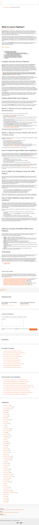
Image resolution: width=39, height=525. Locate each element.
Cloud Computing (7, 428)
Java (4, 461)
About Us (1, 509)
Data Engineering (7, 436)
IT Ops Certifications (7, 459)
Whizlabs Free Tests (14, 74)
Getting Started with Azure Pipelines (10, 52)
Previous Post (3, 289)
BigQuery (5, 412)
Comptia (5, 432)
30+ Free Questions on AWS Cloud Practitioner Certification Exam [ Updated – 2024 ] (19, 387)
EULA (12, 512)
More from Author (7, 263)
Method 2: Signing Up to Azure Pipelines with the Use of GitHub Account (17, 53)
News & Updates (7, 481)
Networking (6, 479)
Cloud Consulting (7, 430)
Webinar (5, 501)
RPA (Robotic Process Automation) (10, 492)
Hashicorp (5, 454)
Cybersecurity (6, 434)
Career (5, 421)
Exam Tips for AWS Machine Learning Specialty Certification (14, 280)
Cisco (5, 425)
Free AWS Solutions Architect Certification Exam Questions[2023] (15, 394)
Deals (5, 439)
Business (5, 417)
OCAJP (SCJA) (6, 487)
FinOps (5, 447)
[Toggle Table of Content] (2, 49)
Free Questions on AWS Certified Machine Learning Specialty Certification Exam (18, 392)
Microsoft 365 (6, 470)
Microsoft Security (7, 478)
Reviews (5, 509)
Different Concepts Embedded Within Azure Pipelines (13, 57)
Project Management (7, 490)
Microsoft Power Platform (8, 476)
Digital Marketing (7, 443)
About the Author (7, 262)
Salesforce (6, 494)
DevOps (5, 441)
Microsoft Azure (4, 29)
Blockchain (6, 414)
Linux (5, 467)
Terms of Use (8, 512)
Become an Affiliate (14, 509)
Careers (9, 509)
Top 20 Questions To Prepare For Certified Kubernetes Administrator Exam (17, 278)
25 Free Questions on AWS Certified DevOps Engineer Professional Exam (17, 390)
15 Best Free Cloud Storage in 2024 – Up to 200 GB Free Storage (15, 379)
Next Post (2, 290)
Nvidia (5, 485)
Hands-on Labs (6, 452)
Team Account (21, 509)
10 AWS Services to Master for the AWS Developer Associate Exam (16, 279)
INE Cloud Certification (8, 456)
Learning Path (6, 465)
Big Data (5, 410)
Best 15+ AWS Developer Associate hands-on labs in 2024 (14, 281)
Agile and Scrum (7, 405)
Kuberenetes (6, 463)
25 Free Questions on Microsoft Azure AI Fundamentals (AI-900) (15, 383)
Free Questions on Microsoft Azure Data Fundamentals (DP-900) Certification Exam (19, 385)
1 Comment (3, 305)
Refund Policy (16, 512)
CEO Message (6, 423)
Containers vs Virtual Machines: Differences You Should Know (15, 282)
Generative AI (6, 448)
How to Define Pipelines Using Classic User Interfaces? (13, 56)
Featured (5, 445)
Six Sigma (5, 498)
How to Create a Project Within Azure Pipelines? (12, 54)
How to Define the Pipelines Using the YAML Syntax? (13, 55)
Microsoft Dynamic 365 (8, 474)
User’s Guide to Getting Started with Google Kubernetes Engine (15, 284)
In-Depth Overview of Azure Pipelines (11, 51)
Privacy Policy (2, 512)
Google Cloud (6, 450)
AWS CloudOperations (8, 408)
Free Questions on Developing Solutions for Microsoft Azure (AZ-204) (16, 381)
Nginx (5, 483)
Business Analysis (7, 419)
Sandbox (5, 496)
